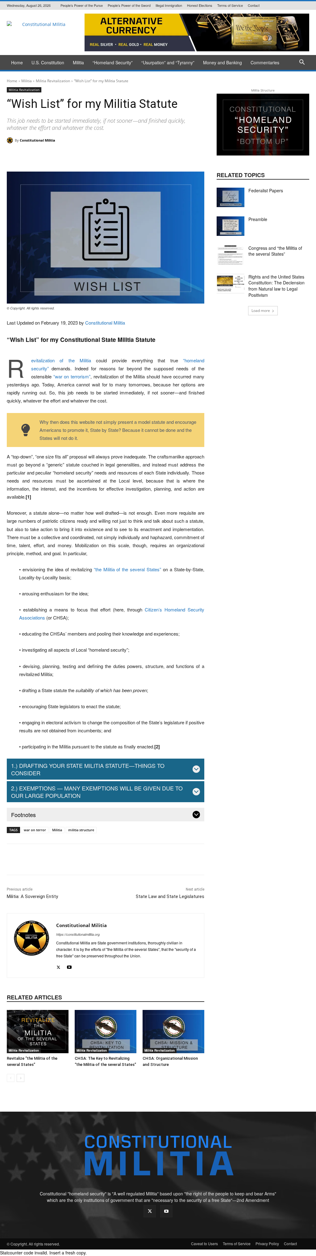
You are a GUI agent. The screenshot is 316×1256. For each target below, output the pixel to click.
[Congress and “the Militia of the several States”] (230, 255)
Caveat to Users (204, 1243)
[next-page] (20, 1078)
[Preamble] (230, 226)
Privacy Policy (267, 1243)
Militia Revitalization (53, 80)
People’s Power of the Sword (129, 5)
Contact (254, 5)
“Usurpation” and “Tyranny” (167, 62)
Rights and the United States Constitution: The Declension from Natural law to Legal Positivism (276, 286)
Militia (78, 62)
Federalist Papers (265, 190)
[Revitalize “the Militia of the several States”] (38, 1031)
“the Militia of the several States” (127, 569)
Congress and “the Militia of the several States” (275, 251)
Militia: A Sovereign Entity (32, 896)
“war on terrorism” (71, 376)
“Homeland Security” (113, 62)
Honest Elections (199, 5)
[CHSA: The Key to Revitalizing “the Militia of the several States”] (105, 1031)
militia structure (81, 830)
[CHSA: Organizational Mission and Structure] (173, 1031)
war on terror (35, 830)
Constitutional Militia (37, 140)
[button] (301, 63)
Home (17, 62)
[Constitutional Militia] (11, 140)
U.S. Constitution (47, 62)
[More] (191, 156)
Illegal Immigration (169, 5)
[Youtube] (69, 965)
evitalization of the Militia (61, 360)
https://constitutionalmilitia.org (78, 934)
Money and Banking (222, 62)
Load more (261, 310)
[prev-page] (11, 1078)
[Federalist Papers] (230, 197)
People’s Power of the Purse (81, 5)
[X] (58, 965)
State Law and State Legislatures (170, 896)
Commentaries (265, 62)
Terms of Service (230, 5)
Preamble (257, 219)
